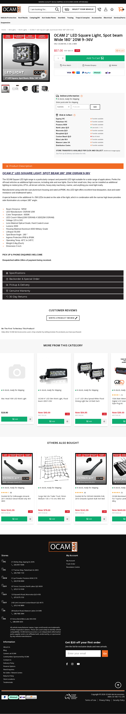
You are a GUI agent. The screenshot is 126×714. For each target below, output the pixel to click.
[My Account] (106, 9)
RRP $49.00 (116, 415)
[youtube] (78, 664)
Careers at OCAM (9, 653)
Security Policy (119, 700)
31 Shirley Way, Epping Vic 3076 (22, 562)
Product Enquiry (90, 65)
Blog (5, 650)
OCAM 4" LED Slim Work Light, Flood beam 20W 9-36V (53, 399)
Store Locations (9, 679)
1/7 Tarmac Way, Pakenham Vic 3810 (24, 570)
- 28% (67, 512)
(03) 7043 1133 (19, 573)
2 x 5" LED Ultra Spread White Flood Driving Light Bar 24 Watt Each (89, 399)
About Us (6, 647)
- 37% (77, 50)
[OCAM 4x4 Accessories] (11, 9)
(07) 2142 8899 (19, 605)
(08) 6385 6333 (18, 622)
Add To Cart (93, 58)
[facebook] (67, 664)
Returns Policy (8, 676)
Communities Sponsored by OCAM (16, 657)
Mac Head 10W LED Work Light (13, 398)
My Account (70, 561)
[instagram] (72, 664)
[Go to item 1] (5, 89)
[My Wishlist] (112, 9)
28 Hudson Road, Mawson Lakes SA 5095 (26, 611)
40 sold (121, 50)
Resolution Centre (73, 567)
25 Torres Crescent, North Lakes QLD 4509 (26, 586)
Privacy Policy (104, 700)
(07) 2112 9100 (19, 589)
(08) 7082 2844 (19, 613)
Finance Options (9, 666)
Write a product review (62, 318)
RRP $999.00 (116, 513)
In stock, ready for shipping (68, 99)
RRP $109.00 (42, 513)
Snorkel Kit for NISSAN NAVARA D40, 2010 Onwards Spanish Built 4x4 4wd (90, 497)
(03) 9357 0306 (19, 565)
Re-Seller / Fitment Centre (12, 673)
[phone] (99, 9)
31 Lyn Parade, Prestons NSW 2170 (24, 578)
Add (16, 419)
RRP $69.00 (79, 415)
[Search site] (57, 9)
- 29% (30, 512)
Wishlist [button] (114, 65)
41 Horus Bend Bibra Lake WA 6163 (23, 619)
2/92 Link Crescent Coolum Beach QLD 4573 (27, 602)
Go (105, 653)
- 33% (67, 414)
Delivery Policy (8, 663)
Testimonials (8, 682)
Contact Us (7, 660)
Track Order (70, 564)
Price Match (67, 65)
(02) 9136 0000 (19, 581)
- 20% (104, 414)
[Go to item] (15, 89)
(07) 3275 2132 (19, 597)
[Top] (118, 685)
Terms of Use (90, 700)
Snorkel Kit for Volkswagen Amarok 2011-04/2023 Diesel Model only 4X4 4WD (16, 498)
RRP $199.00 (5, 513)
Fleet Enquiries (8, 669)
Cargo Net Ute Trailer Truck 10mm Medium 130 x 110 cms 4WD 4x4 (52, 497)
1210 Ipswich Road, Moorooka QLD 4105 (26, 594)
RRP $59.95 (42, 415)
